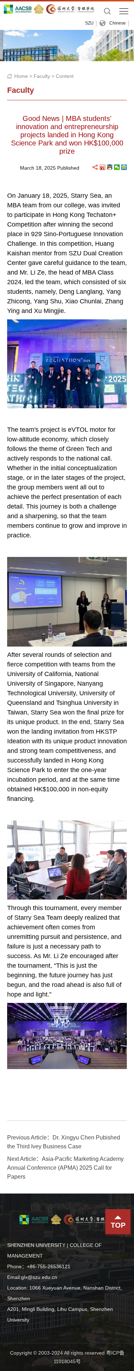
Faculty (42, 76)
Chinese (117, 23)
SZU (89, 23)
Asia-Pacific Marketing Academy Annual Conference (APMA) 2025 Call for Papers (65, 1168)
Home (21, 76)
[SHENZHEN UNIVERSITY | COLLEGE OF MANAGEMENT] (50, 9)
